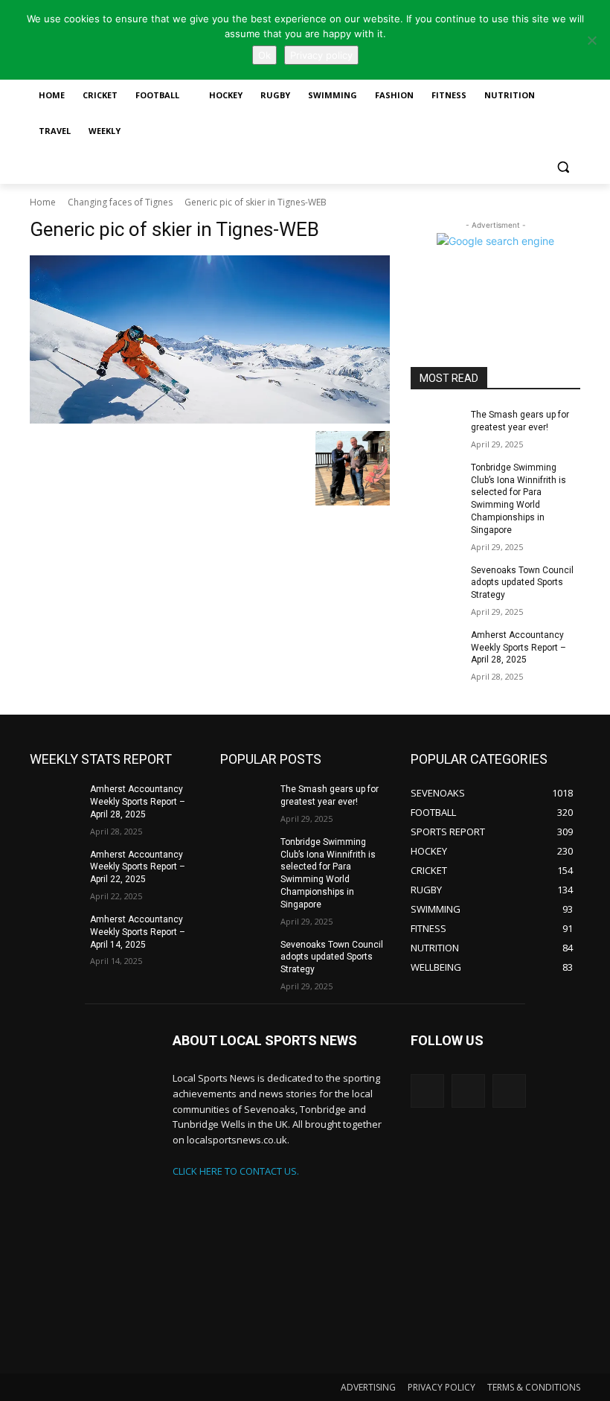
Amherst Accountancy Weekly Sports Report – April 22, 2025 (137, 867)
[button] (562, 167)
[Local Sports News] (91, 1201)
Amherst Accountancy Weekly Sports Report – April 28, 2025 (518, 648)
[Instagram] (468, 1091)
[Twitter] (427, 1091)
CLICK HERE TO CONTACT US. (236, 1171)
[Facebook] (509, 1091)
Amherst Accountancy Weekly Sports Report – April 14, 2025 (137, 932)
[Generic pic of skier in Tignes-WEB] (210, 339)
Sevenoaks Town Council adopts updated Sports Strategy (522, 583)
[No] (591, 40)
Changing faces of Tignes (120, 202)
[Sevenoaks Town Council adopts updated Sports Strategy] (436, 582)
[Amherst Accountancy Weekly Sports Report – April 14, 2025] (55, 931)
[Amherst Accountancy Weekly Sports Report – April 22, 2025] (55, 866)
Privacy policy (321, 55)
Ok (264, 55)
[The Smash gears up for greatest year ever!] (436, 426)
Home (43, 202)
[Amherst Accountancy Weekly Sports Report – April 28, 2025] (436, 647)
